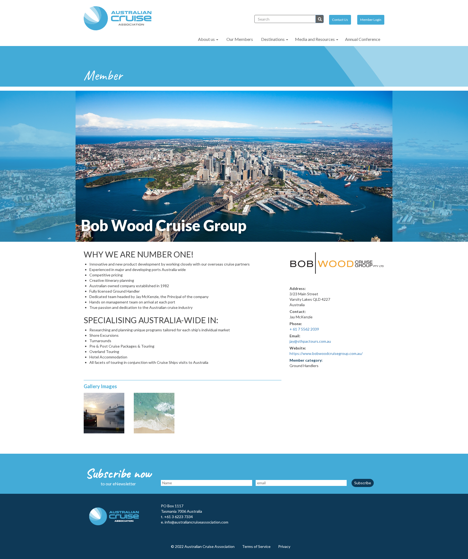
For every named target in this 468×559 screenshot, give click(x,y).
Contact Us (340, 20)
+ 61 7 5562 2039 (304, 329)
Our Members (239, 39)
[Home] (119, 18)
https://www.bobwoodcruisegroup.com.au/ (326, 353)
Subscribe (362, 482)
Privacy (284, 546)
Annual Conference (362, 39)
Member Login (370, 20)
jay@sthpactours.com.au (310, 341)
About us (207, 39)
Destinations (273, 39)
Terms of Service (256, 546)
